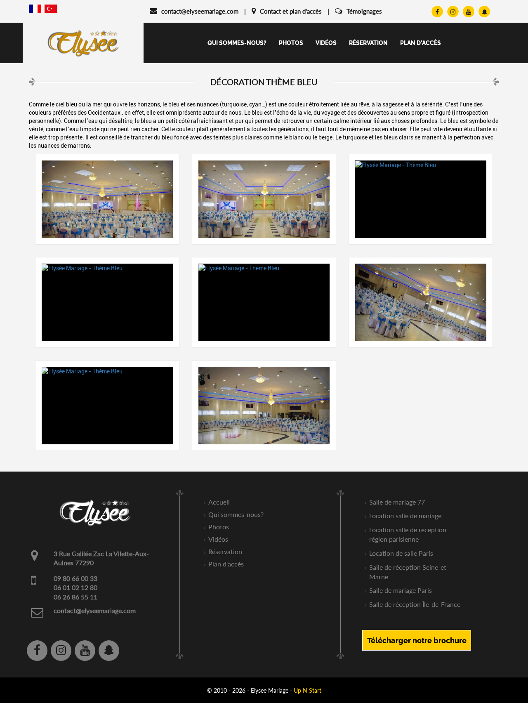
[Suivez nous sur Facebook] (437, 11)
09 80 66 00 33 (75, 578)
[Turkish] (51, 8)
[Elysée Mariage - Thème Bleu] (107, 199)
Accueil (219, 502)
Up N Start (307, 690)
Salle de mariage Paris (400, 590)
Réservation (368, 43)
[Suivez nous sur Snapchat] (484, 11)
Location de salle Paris (401, 553)
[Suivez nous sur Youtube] (468, 11)
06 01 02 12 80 (75, 587)
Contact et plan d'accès (291, 11)
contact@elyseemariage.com (199, 11)
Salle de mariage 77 (397, 502)
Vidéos (326, 43)
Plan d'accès (420, 43)
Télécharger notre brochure (417, 640)
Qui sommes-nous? (236, 43)
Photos (291, 43)
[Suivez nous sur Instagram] (453, 11)
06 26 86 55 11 (75, 597)
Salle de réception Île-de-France (414, 604)
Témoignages (364, 11)
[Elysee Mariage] (83, 42)
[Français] (35, 8)
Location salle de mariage (405, 515)
